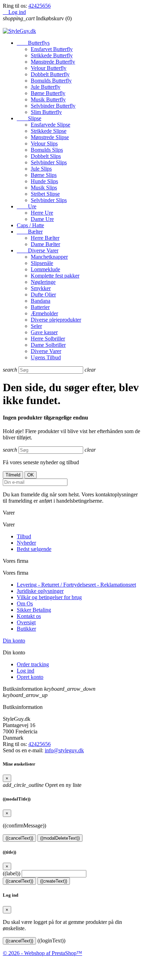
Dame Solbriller (48, 345)
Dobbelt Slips (46, 156)
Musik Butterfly (48, 99)
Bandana (40, 301)
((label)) (11, 873)
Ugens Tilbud (46, 357)
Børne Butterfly (48, 93)
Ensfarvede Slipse (50, 125)
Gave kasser (44, 332)
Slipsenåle (42, 263)
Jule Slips (41, 169)
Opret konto (30, 677)
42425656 (39, 6)
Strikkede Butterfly (52, 55)
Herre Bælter (45, 238)
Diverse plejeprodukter (56, 320)
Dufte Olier (43, 294)
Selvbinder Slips (49, 162)
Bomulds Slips (47, 150)
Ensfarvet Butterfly (52, 49)
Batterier (40, 307)
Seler (36, 326)
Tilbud (24, 536)
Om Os (25, 603)
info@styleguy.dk (64, 750)
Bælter (30, 232)
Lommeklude (45, 269)
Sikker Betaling (34, 610)
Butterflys (33, 43)
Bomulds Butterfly (51, 81)
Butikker (26, 629)
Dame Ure (42, 219)
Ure (26, 206)
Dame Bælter (45, 244)
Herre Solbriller (48, 339)
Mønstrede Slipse (50, 137)
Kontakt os (29, 616)
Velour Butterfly (48, 68)
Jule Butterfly (45, 87)
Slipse (29, 118)
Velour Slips (44, 143)
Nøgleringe (43, 282)
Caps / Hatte (30, 225)
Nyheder (26, 543)
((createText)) (53, 881)
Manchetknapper (49, 257)
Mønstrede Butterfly (53, 62)
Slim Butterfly (46, 112)
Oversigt (26, 622)
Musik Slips (44, 188)
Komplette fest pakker (55, 276)
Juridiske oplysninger (40, 591)
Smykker (41, 288)
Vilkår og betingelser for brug (49, 597)
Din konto (14, 641)
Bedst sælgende (34, 549)
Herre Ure (42, 213)
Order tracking (33, 664)
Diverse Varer (37, 250)
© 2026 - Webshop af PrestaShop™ (42, 953)
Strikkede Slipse (48, 131)
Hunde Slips (44, 181)
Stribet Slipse (45, 194)
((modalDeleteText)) (60, 838)
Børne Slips (44, 175)
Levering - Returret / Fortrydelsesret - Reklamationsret (76, 585)
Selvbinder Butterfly (53, 106)
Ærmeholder (44, 313)
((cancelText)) (19, 838)
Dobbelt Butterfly (50, 74)
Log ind (25, 671)
